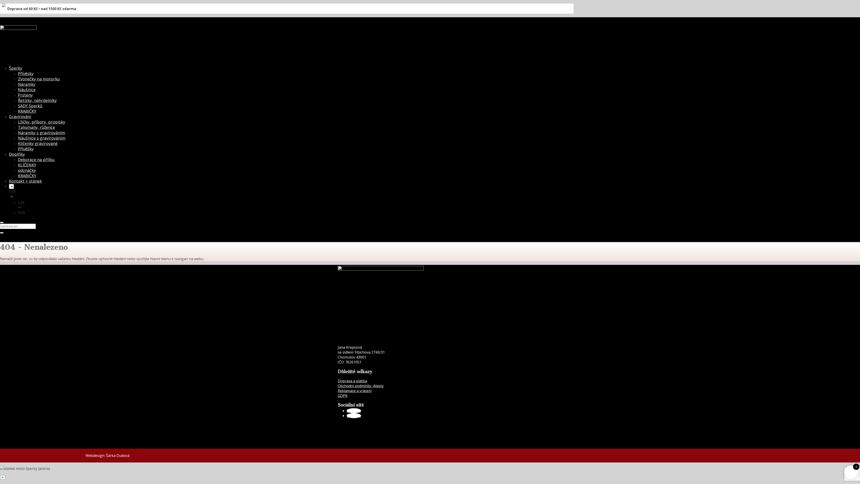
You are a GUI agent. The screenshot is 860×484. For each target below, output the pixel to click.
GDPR (342, 395)
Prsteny (25, 95)
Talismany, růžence (36, 127)
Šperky (15, 68)
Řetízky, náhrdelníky (37, 100)
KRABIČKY (27, 111)
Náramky (26, 84)
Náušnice (27, 89)
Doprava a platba (352, 380)
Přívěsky (26, 73)
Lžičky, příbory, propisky (41, 122)
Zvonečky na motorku (39, 79)
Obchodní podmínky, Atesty (361, 385)
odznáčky (27, 170)
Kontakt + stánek (25, 181)
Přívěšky (26, 148)
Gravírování (20, 116)
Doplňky (17, 154)
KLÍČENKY (27, 165)
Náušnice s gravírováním (41, 138)
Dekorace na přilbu (36, 159)
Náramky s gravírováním (41, 132)
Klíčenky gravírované (38, 143)
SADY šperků (30, 105)
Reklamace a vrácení (355, 390)
